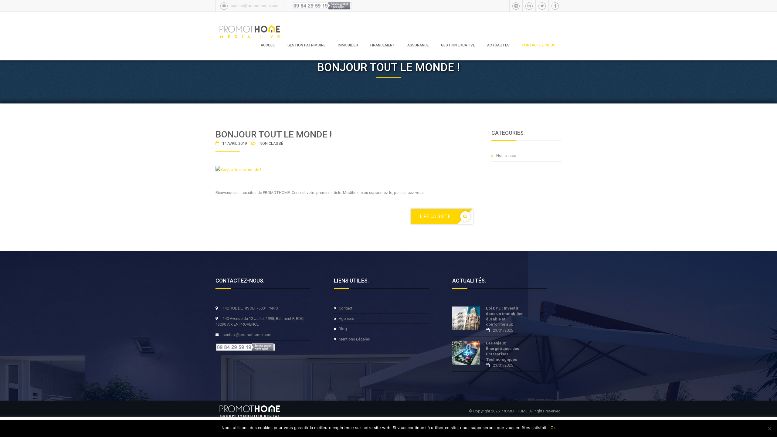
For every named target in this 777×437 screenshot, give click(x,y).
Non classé (506, 155)
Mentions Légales (354, 339)
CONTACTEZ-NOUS (538, 45)
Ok (553, 427)
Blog (343, 329)
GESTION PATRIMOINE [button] (306, 45)
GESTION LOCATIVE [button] (458, 45)
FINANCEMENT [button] (382, 45)
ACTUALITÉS (498, 45)
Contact (345, 308)
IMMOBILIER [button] (348, 45)
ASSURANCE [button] (418, 45)
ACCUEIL (268, 45)
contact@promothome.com (255, 5)
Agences (346, 318)
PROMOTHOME (514, 411)
